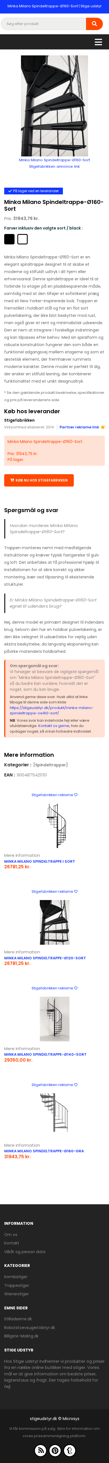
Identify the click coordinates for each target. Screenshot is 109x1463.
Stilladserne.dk (18, 1319)
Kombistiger (15, 1277)
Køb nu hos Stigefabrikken (42, 480)
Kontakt (11, 1243)
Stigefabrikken (19, 420)
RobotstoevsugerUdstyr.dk (29, 1327)
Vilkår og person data (24, 1252)
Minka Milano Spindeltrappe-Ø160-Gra (44, 1151)
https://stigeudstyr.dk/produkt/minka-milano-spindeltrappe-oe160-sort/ (52, 710)
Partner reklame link (79, 427)
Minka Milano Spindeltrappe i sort (39, 861)
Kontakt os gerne (53, 725)
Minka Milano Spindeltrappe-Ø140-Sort (45, 1054)
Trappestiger (16, 1285)
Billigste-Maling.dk (21, 1336)
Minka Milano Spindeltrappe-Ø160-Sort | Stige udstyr (55, 6)
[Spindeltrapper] (50, 765)
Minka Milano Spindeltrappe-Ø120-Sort (45, 958)
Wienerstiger (16, 1294)
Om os (10, 1234)
